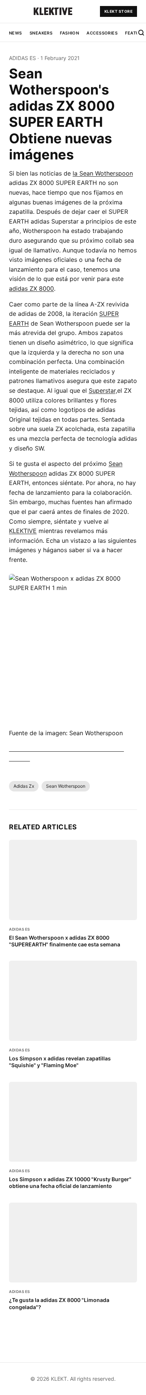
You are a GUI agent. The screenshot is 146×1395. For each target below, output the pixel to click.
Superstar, (103, 390)
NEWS (15, 33)
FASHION (69, 33)
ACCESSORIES (102, 33)
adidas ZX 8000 (31, 288)
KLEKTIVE (23, 531)
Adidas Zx (23, 786)
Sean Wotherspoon (65, 786)
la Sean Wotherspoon (103, 173)
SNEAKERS (41, 33)
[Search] (141, 33)
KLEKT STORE (118, 11)
